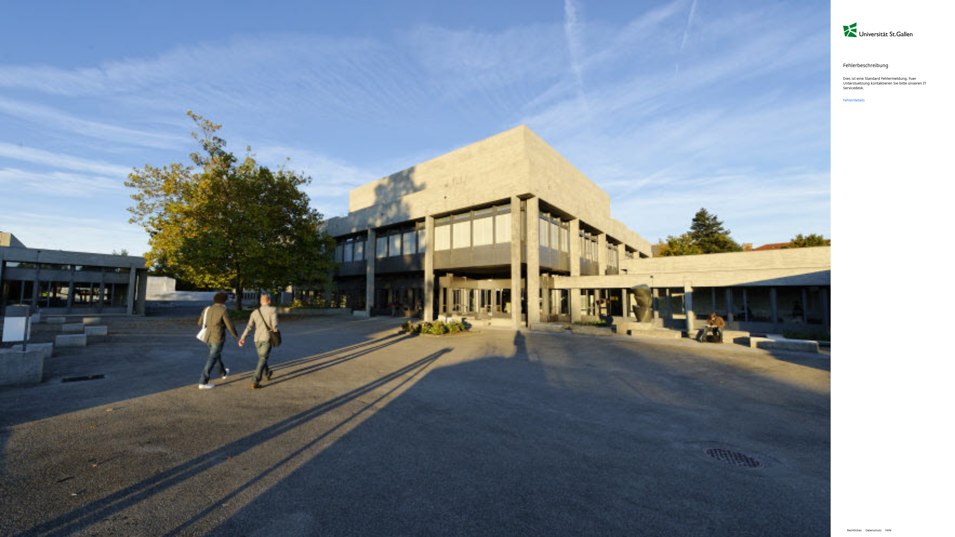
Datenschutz (873, 530)
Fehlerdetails (854, 100)
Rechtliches (854, 530)
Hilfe (888, 530)
